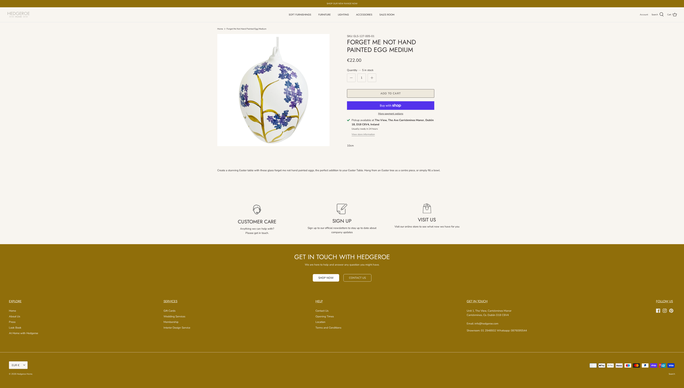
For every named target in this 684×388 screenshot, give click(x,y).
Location (320, 322)
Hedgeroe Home (24, 374)
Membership (171, 322)
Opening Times (324, 316)
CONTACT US (357, 278)
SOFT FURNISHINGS (300, 14)
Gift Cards (169, 311)
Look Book (15, 327)
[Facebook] (658, 311)
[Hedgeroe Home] (18, 15)
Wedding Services (174, 316)
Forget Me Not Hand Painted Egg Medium (246, 28)
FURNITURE (324, 14)
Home (220, 28)
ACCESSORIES (364, 14)
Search (672, 374)
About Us (14, 316)
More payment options (390, 113)
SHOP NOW (326, 278)
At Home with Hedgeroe (23, 333)
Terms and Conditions (328, 327)
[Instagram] (665, 311)
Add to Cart (390, 93)
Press (12, 322)
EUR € (15, 365)
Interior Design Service (177, 327)
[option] (273, 90)
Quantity (360, 70)
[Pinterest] (671, 311)
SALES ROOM (386, 14)
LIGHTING (343, 14)
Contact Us (321, 311)
